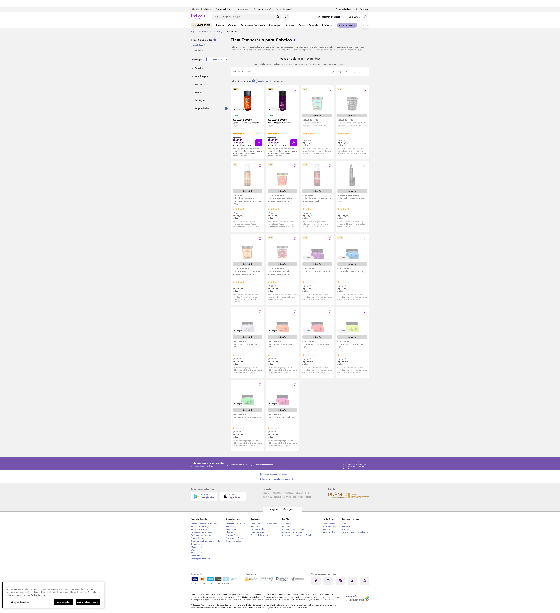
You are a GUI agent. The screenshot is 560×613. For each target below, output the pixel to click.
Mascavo (286, 526)
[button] (258, 142)
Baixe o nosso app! (262, 9)
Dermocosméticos (234, 541)
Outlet (193, 549)
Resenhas (346, 526)
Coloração (220, 31)
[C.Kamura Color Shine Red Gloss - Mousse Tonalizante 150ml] (317, 175)
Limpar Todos (280, 80)
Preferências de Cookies (201, 535)
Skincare (289, 25)
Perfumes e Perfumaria (253, 25)
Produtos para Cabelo (235, 523)
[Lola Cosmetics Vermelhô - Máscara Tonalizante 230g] (282, 175)
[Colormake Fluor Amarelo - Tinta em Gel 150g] (352, 321)
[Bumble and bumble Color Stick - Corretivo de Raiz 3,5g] (352, 175)
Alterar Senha (328, 529)
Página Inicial (197, 31)
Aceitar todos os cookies (87, 602)
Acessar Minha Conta (354, 17)
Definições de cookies (19, 602)
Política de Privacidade (201, 529)
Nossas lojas (196, 552)
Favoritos (364, 9)
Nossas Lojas (243, 9)
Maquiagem (275, 25)
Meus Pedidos (345, 9)
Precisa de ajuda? (283, 9)
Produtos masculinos (264, 464)
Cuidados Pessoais (308, 25)
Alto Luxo (254, 526)
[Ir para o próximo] (367, 25)
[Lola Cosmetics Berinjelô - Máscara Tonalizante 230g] (282, 248)
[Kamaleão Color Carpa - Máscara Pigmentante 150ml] (247, 99)
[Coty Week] (201, 25)
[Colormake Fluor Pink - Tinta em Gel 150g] (282, 394)
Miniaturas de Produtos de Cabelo (297, 535)
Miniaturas (327, 25)
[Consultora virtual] (286, 17)
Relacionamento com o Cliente (204, 523)
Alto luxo (346, 529)
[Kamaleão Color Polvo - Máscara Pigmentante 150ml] (282, 99)
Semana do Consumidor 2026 (264, 523)
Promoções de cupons (201, 558)
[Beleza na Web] (198, 17)
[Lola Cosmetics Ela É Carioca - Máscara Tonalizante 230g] (247, 248)
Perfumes (230, 526)
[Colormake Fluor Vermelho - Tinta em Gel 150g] (317, 321)
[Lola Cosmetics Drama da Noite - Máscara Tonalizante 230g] (352, 99)
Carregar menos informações (280, 509)
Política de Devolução (200, 526)
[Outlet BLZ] (347, 25)
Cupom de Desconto (259, 535)
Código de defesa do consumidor (206, 541)
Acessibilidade (202, 9)
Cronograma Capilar (235, 538)
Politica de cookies (39, 595)
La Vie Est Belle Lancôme (293, 529)
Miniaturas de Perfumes (292, 532)
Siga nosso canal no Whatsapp (355, 532)
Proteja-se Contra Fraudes (202, 532)
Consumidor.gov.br (199, 538)
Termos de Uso (197, 544)
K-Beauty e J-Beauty (258, 532)
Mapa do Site (197, 546)
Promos (220, 25)
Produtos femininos (239, 464)
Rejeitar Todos (63, 602)
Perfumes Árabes (258, 529)
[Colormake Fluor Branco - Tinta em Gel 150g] (247, 321)
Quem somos (197, 555)
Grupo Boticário (223, 9)
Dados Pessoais (329, 523)
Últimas (345, 523)
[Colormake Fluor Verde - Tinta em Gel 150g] (247, 394)
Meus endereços (330, 526)
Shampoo (286, 523)
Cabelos (232, 25)
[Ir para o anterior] (363, 25)
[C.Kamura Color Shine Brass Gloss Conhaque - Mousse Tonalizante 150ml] (247, 175)
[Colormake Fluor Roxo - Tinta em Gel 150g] (317, 248)
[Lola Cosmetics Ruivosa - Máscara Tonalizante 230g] (317, 99)
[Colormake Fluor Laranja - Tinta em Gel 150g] (282, 321)
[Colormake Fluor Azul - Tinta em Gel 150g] (352, 248)
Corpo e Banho (232, 535)
